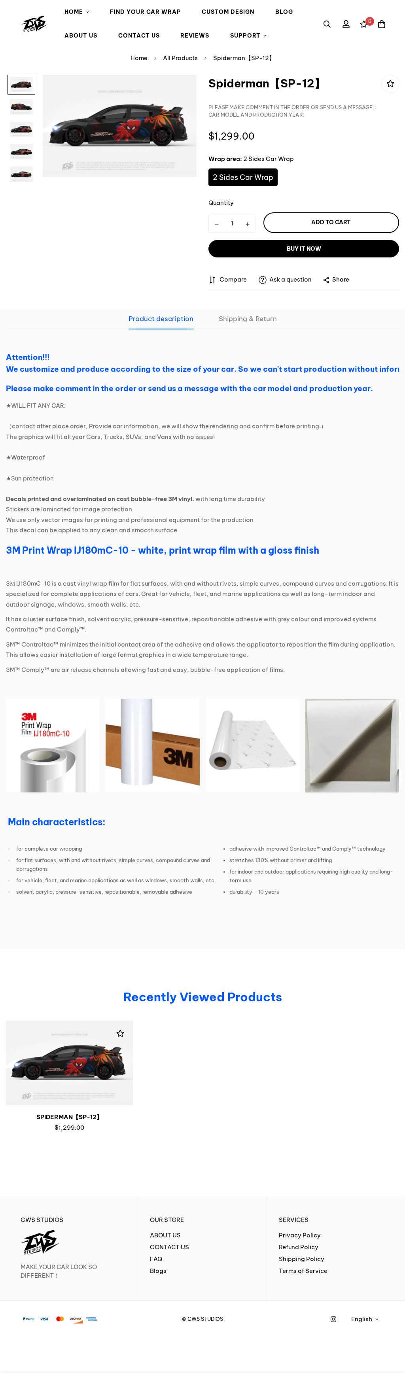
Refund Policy (298, 1247)
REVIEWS (194, 35)
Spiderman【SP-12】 (69, 1117)
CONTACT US (139, 35)
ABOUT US (80, 35)
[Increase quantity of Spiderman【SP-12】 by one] (247, 224)
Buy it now (304, 248)
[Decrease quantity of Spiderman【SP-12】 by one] (217, 224)
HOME (73, 11)
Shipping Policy (301, 1259)
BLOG (284, 11)
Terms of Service (303, 1271)
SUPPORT (245, 35)
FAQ (156, 1259)
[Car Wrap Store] (34, 24)
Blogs (158, 1271)
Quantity (221, 202)
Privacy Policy (300, 1235)
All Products (180, 58)
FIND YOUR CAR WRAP (145, 11)
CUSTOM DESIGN (228, 11)
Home (139, 58)
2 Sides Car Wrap (243, 177)
